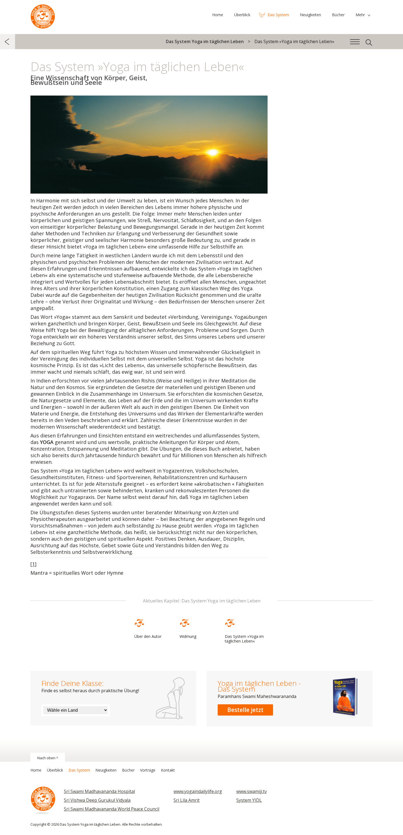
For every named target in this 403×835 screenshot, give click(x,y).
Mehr (360, 14)
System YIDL (249, 800)
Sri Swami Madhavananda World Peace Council (111, 809)
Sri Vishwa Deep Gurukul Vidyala (97, 800)
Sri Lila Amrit (187, 800)
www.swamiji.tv (251, 791)
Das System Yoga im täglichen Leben (42, 15)
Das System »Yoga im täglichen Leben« (244, 639)
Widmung (188, 636)
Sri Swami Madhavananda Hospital (99, 791)
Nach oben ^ (47, 757)
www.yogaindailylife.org (198, 791)
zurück (7, 41)
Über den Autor (147, 636)
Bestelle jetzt (245, 710)
